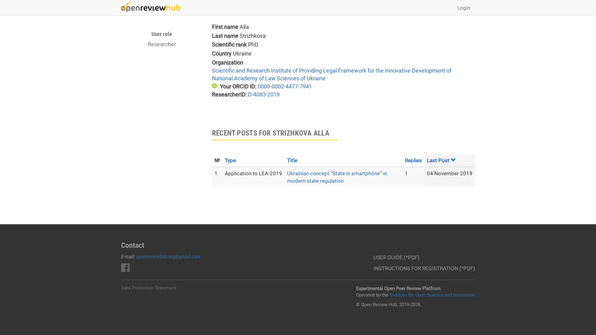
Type (230, 160)
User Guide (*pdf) (396, 257)
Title (292, 160)
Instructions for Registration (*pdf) (424, 268)
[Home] (153, 7)
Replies (413, 160)
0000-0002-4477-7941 (285, 86)
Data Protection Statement (148, 288)
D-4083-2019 (264, 94)
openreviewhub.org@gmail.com (168, 256)
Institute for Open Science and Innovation (432, 295)
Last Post (438, 160)
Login (463, 8)
